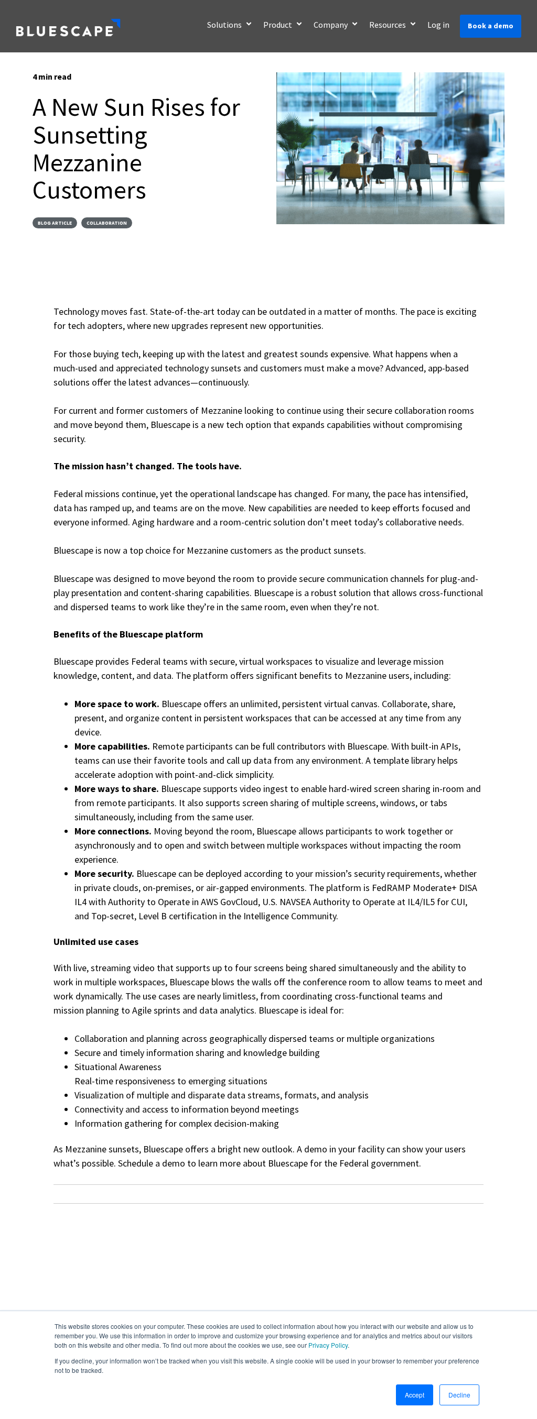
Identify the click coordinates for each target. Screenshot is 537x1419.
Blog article (55, 223)
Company (331, 24)
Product (278, 24)
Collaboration (107, 223)
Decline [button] (459, 1394)
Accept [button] (414, 1394)
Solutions (225, 24)
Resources (388, 24)
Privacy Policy (328, 1344)
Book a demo (490, 25)
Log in (438, 24)
